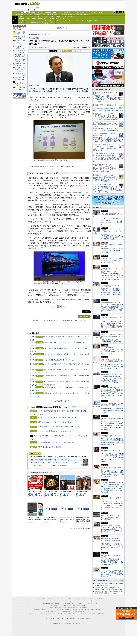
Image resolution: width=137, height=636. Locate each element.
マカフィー (21, 22)
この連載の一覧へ (59, 400)
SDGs (69, 14)
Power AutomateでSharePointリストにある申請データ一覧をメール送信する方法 (107, 129)
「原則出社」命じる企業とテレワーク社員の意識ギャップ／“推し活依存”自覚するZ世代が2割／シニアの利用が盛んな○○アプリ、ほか (108, 98)
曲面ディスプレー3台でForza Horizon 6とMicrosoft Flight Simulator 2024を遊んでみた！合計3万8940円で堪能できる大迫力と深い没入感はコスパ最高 (112, 275)
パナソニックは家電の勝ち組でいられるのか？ (54, 431)
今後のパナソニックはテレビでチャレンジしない (55, 422)
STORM (94, 601)
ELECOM (21, 18)
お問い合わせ (80, 618)
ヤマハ (77, 20)
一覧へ (121, 580)
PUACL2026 (79, 14)
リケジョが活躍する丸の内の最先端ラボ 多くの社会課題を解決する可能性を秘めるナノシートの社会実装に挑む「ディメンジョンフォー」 (107, 189)
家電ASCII (29, 14)
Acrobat (28, 20)
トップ (14, 12)
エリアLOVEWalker (43, 613)
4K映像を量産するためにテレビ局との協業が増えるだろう (59, 427)
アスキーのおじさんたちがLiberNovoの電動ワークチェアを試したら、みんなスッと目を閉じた (112, 221)
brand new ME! (77, 605)
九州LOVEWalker (82, 613)
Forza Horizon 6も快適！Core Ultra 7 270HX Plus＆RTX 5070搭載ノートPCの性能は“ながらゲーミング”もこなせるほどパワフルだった (112, 325)
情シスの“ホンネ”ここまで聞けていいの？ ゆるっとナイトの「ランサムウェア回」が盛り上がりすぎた (108, 170)
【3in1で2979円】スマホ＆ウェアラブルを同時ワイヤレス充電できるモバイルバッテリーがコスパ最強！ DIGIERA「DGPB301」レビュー (112, 505)
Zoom (83, 20)
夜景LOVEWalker (73, 613)
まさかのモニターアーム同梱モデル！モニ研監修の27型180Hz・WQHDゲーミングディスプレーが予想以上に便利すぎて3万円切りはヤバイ (112, 393)
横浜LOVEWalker (53, 613)
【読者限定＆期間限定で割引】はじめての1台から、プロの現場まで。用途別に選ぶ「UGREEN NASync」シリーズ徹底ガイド (112, 379)
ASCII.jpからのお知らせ (100, 580)
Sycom (40, 16)
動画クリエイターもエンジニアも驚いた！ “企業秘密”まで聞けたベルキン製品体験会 (112, 517)
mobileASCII (74, 611)
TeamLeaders (53, 14)
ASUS (58, 16)
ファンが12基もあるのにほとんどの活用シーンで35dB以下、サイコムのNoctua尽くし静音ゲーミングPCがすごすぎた (112, 561)
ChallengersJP (87, 14)
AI (18, 12)
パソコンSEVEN (46, 16)
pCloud (52, 22)
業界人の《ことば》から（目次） (50, 447)
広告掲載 (88, 618)
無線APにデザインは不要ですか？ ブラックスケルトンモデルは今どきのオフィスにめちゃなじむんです (113, 546)
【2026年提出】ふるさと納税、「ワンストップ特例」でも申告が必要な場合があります (105, 148)
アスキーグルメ (37, 14)
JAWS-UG (47, 603)
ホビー (60, 12)
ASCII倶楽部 (119, 12)
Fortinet (71, 20)
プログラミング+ (62, 14)
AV (70, 12)
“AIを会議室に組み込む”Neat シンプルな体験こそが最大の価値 (112, 341)
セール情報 (99, 12)
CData (58, 20)
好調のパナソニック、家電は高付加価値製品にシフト (57, 417)
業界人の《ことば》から (38, 34)
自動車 (54, 12)
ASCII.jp (20, 4)
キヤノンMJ (28, 22)
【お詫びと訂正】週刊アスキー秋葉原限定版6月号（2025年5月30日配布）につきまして (108, 592)
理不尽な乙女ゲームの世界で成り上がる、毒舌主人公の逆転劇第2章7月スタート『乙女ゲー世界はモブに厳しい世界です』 (108, 139)
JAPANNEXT (33, 23)
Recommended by (76, 528)
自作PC (66, 12)
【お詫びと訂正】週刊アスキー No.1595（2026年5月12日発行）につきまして (109, 584)
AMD (27, 18)
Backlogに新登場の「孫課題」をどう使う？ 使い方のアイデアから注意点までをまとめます (112, 366)
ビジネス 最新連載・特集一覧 (101, 89)
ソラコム (46, 20)
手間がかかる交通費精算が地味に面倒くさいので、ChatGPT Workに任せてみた (108, 109)
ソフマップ (40, 22)
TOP (36, 598)
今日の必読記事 (49, 611)
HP (65, 16)
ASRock (46, 18)
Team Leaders (65, 609)
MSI (52, 16)
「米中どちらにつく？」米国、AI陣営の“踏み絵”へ (49, 465)
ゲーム (93, 12)
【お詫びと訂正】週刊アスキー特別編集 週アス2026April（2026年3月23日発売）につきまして (108, 588)
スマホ (79, 12)
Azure (40, 20)
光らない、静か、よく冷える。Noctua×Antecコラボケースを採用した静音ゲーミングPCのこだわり (111, 530)
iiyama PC (62, 601)
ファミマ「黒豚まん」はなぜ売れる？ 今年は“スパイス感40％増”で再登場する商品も (112, 260)
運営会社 (72, 618)
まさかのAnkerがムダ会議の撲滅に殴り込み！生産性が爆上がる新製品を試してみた (108, 159)
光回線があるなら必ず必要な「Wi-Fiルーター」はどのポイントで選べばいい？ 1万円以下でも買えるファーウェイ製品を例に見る (112, 292)
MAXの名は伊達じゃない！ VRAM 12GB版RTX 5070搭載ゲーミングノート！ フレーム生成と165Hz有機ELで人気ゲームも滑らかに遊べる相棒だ (112, 457)
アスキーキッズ (16, 14)
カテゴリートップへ (84, 316)
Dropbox (52, 20)
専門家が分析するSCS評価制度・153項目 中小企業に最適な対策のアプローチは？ (112, 410)
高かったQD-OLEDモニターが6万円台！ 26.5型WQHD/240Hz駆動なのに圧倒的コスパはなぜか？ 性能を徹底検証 (112, 473)
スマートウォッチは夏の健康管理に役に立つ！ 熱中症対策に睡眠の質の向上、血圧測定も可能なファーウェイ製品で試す (112, 441)
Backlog (65, 20)
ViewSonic (58, 18)
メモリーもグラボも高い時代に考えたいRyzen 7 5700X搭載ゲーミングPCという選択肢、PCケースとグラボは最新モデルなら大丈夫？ (112, 308)
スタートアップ (85, 12)
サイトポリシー (49, 618)
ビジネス (34, 3)
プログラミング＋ (74, 609)
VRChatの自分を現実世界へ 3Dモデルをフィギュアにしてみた (54, 463)
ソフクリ (96, 20)
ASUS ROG (33, 18)
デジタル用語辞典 (66, 611)
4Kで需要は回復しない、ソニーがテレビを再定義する (57, 442)
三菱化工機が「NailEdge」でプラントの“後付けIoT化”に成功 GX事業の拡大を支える (112, 237)
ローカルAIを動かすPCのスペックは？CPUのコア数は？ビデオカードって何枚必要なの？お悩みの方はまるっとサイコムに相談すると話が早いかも (112, 425)
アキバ (74, 12)
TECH (33, 12)
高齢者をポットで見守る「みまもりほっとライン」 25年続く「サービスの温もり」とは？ (112, 250)
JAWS (21, 20)
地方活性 (73, 14)
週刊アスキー (45, 14)
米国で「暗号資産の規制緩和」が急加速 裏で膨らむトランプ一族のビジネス (59, 460)
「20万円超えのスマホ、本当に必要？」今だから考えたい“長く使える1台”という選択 (112, 351)
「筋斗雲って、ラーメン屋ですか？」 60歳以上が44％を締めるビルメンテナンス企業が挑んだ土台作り (106, 118)
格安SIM (23, 14)
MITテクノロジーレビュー (84, 611)
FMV (21, 16)
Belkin (64, 18)
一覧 (60, 51)
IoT (22, 12)
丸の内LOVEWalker (92, 613)
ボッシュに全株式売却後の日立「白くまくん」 (59, 360)
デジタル (39, 12)
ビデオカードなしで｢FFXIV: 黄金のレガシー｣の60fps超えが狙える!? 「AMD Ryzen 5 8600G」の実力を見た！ (112, 573)
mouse (27, 16)
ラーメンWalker (34, 613)
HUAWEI (52, 18)
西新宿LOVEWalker (63, 613)
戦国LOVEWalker (102, 613)
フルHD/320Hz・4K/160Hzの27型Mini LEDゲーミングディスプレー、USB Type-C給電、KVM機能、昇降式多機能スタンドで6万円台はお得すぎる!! (112, 488)
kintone (34, 20)
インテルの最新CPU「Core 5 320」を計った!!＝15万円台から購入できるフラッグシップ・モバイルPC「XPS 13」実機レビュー (77, 457)
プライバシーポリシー (61, 618)
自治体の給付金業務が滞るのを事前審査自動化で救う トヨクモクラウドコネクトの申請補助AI (105, 179)
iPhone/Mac (47, 12)
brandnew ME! (46, 23)
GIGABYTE (40, 18)
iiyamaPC (33, 16)
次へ (64, 28)
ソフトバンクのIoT (89, 21)
